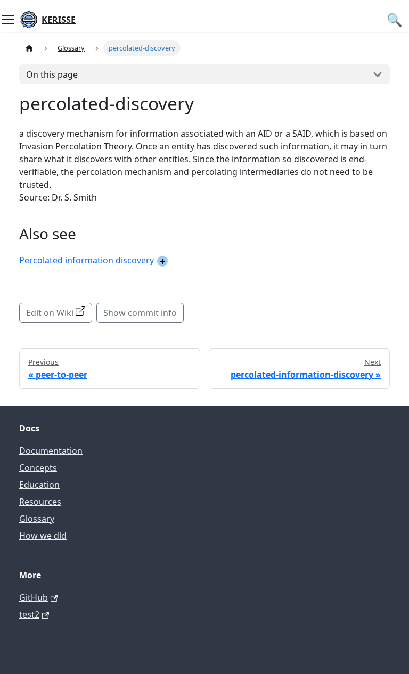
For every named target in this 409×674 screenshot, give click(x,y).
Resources (40, 501)
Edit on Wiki (49, 313)
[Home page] (29, 48)
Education (39, 484)
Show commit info (140, 313)
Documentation (51, 450)
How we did (43, 536)
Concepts (38, 467)
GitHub (33, 597)
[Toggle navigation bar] (8, 20)
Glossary (36, 519)
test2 (29, 614)
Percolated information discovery (86, 260)
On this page (52, 74)
